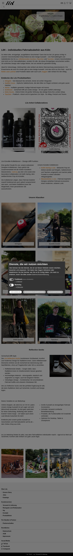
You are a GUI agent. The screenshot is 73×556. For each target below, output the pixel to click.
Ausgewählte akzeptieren (34, 292)
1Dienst (18, 282)
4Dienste (19, 287)
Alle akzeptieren (55, 292)
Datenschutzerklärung (40, 274)
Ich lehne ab (15, 292)
